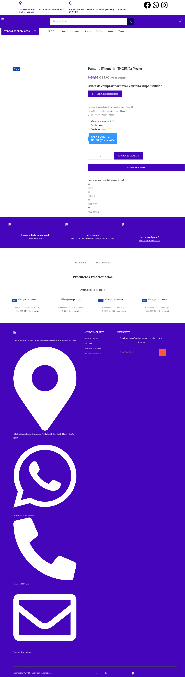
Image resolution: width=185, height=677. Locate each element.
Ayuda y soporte (94, 332)
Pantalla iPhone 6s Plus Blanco (71, 307)
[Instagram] (164, 5)
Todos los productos (17, 31)
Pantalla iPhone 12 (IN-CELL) (27, 307)
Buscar (130, 21)
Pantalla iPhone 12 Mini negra (157, 307)
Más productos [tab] (103, 262)
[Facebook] (147, 5)
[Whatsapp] (155, 5)
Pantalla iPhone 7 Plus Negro (114, 307)
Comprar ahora (136, 167)
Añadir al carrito (128, 156)
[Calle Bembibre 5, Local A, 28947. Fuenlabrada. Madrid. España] (20, 3)
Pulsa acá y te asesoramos (149, 240)
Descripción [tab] (80, 262)
